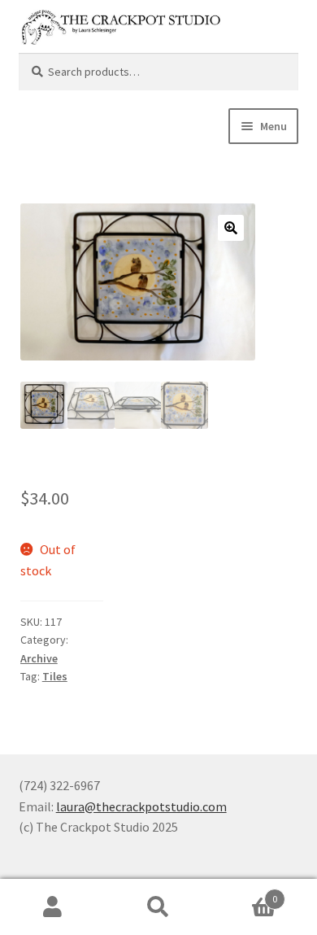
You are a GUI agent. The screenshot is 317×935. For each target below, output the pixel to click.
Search (158, 907)
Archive (39, 658)
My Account (53, 907)
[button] (231, 228)
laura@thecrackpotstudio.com (141, 806)
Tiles (54, 676)
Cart (244, 893)
